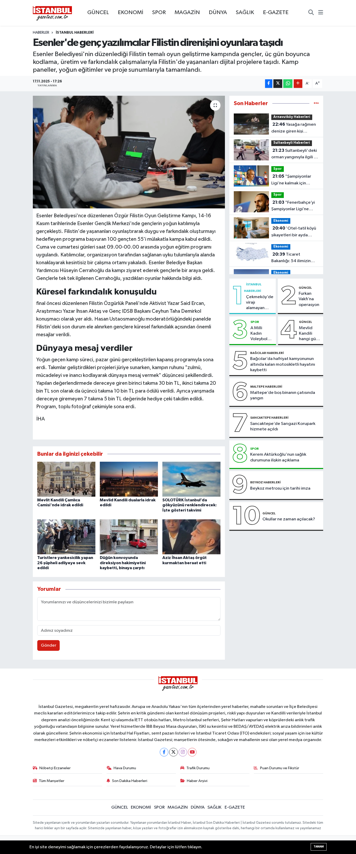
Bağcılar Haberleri (267, 352)
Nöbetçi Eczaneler (55, 768)
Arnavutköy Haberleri (291, 117)
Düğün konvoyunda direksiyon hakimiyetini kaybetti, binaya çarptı (123, 563)
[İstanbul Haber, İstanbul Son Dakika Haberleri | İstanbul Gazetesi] (52, 13)
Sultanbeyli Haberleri (291, 143)
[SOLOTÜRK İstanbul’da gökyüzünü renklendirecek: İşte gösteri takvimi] (191, 479)
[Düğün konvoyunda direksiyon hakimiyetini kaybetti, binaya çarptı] (129, 536)
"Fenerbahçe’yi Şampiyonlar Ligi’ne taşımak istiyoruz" (293, 206)
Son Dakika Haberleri (129, 781)
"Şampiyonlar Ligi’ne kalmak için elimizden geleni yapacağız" (291, 180)
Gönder (48, 645)
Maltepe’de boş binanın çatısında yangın (282, 395)
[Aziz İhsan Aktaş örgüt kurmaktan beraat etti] (191, 536)
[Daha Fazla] (298, 83)
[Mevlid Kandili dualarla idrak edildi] (129, 479)
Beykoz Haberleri (265, 482)
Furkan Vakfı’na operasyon (309, 299)
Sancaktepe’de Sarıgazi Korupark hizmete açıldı (282, 426)
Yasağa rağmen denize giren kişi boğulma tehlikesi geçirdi (293, 128)
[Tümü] (316, 103)
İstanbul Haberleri (75, 32)
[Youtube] (192, 752)
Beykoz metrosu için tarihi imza (280, 488)
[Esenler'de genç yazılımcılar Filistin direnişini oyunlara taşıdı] (129, 152)
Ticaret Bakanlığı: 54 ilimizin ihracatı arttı (291, 258)
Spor (277, 169)
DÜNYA (218, 12)
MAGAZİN (187, 12)
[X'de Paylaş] (277, 83)
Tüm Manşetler (51, 781)
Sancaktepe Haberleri (269, 417)
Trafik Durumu (198, 768)
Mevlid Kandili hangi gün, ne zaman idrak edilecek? (309, 334)
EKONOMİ (130, 12)
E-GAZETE (276, 12)
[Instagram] (183, 752)
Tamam (319, 846)
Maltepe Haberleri (266, 386)
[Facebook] (164, 752)
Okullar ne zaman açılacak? (288, 519)
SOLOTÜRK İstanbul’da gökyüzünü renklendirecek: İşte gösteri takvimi (189, 505)
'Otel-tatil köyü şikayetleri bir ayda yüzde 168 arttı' (293, 232)
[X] (173, 752)
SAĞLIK (245, 12)
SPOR (159, 12)
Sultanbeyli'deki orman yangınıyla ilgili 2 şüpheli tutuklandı (294, 154)
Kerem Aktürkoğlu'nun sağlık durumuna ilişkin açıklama (278, 457)
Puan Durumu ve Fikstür (279, 768)
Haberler (41, 32)
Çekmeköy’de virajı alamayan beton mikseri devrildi (259, 303)
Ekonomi (280, 220)
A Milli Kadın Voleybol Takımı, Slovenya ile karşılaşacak (262, 334)
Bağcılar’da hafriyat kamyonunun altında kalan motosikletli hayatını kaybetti (282, 364)
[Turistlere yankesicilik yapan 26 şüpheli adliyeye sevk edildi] (66, 536)
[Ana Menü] (320, 13)
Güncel (305, 287)
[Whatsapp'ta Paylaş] (287, 83)
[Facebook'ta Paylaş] (268, 83)
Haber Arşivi (197, 781)
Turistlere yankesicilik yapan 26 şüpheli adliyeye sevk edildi (65, 563)
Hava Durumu (125, 768)
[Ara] (311, 13)
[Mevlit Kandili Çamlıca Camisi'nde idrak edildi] (66, 479)
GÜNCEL (98, 12)
